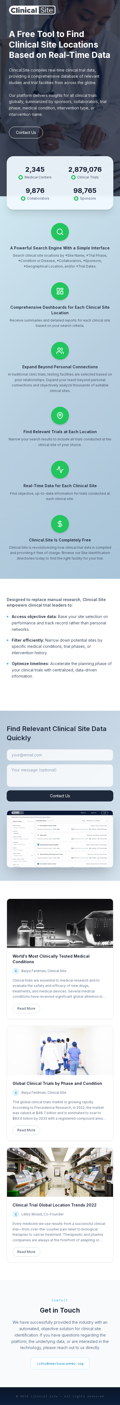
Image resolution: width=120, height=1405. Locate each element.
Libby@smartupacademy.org (60, 1363)
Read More (26, 1008)
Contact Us (26, 132)
